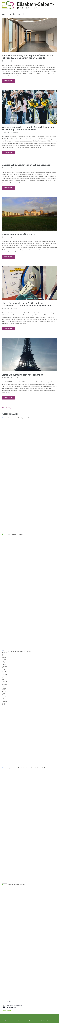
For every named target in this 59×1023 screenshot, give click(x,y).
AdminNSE (15, 61)
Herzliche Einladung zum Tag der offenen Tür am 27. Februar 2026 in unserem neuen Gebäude (29, 56)
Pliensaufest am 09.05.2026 (16, 884)
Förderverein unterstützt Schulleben (19, 651)
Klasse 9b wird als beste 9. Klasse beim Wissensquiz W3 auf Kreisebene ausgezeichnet (27, 304)
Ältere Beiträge (7, 408)
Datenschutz (50, 1020)
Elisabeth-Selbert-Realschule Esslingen (24, 1020)
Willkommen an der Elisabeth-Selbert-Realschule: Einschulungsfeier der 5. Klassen (28, 128)
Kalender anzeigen (6, 1010)
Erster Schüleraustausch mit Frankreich (22, 374)
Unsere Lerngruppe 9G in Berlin (18, 234)
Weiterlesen (8, 81)
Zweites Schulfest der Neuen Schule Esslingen (26, 164)
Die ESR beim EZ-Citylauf (15, 534)
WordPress (44, 1020)
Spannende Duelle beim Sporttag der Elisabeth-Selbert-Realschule (28, 768)
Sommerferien (11, 1007)
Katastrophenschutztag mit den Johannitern (22, 418)
